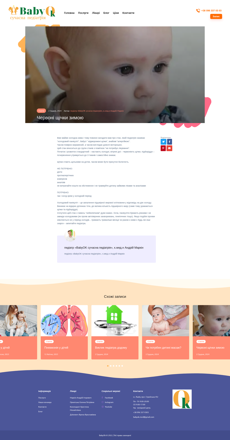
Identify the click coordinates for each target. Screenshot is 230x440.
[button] (209, 10)
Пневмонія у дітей (56, 347)
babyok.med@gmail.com (143, 417)
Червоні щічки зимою (210, 347)
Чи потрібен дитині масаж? (163, 347)
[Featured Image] (64, 320)
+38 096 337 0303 (141, 412)
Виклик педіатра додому (111, 347)
